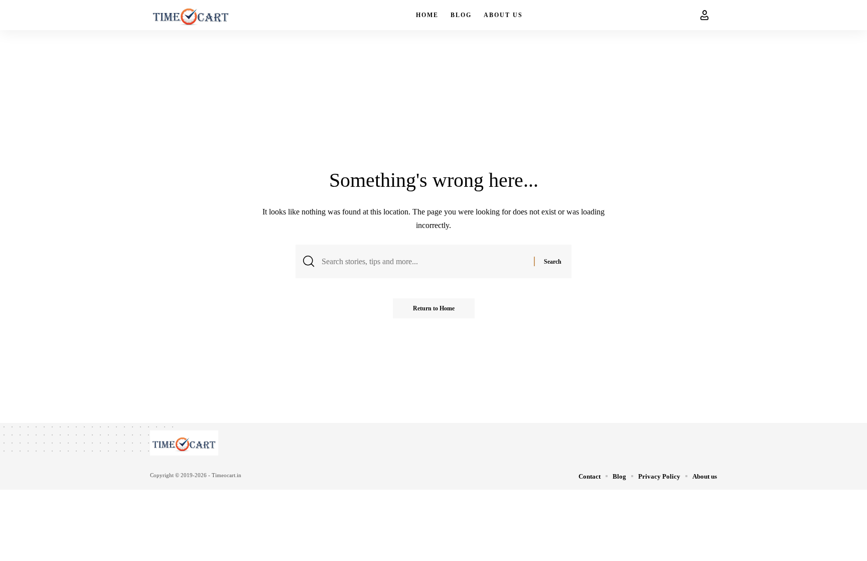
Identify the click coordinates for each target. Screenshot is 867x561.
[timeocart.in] (191, 15)
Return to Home (434, 308)
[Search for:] (424, 261)
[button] (704, 15)
